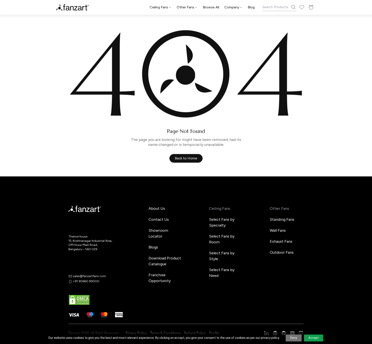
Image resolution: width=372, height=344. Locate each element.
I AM (143, 199)
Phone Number (151, 165)
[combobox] (186, 209)
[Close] (236, 105)
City (143, 182)
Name (144, 149)
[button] (186, 225)
